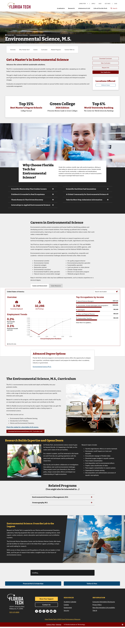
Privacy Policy (97, 604)
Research (71, 8)
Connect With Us (69, 49)
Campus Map (50, 624)
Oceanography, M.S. (40, 503)
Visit (100, 3)
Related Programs (56, 49)
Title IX (95, 610)
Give (115, 3)
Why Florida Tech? (24, 49)
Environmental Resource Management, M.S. (50, 497)
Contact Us (46, 605)
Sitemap (58, 624)
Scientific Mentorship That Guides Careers (29, 189)
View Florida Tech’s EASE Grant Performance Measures (62, 619)
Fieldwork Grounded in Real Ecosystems (28, 194)
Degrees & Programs (22, 35)
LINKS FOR (82, 3)
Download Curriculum (105, 58)
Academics (61, 8)
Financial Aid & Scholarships (33, 584)
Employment (68, 607)
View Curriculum (105, 63)
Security (66, 610)
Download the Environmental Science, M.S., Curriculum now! (25, 431)
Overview (13, 49)
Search (113, 9)
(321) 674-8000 (14, 612)
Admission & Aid (84, 8)
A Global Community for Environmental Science (86, 194)
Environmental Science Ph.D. (42, 366)
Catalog (66, 604)
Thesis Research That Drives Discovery (27, 200)
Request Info (105, 67)
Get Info (107, 3)
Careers (35, 49)
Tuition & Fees (92, 584)
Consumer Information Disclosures (104, 602)
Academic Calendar (70, 602)
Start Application (105, 72)
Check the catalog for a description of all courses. (22, 427)
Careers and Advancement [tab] (39, 286)
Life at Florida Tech (100, 8)
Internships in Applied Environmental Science (30, 205)
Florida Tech (10, 35)
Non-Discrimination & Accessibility (104, 607)
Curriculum (44, 49)
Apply (93, 3)
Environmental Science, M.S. (38, 35)
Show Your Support (46, 599)
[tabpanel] (62, 322)
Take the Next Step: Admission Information (84, 200)
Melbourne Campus (105, 85)
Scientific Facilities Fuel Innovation (81, 189)
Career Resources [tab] (56, 286)
